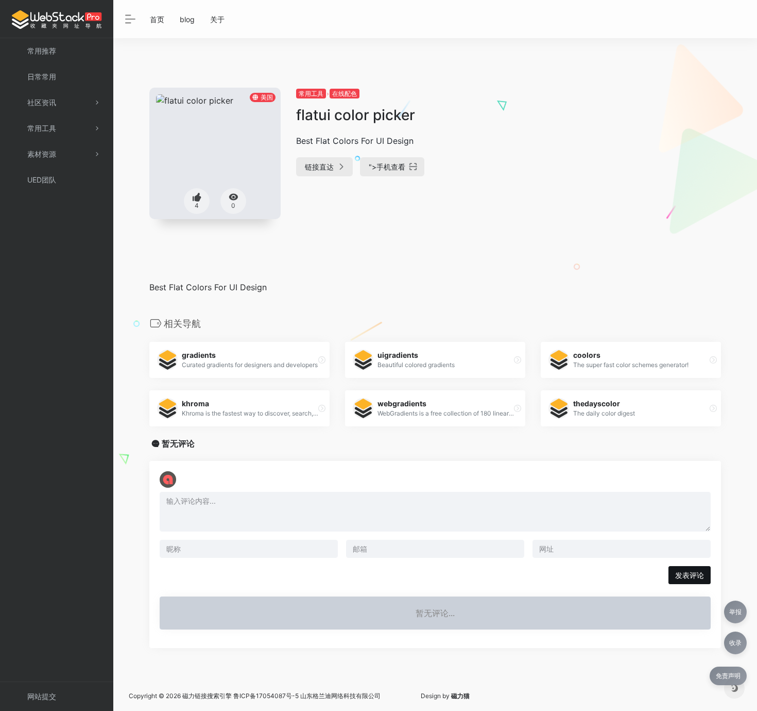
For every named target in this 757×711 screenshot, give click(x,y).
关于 (217, 19)
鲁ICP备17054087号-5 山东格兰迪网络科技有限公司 (307, 696)
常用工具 (311, 93)
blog (187, 19)
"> (387, 166)
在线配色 (344, 93)
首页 (157, 19)
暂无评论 (178, 443)
